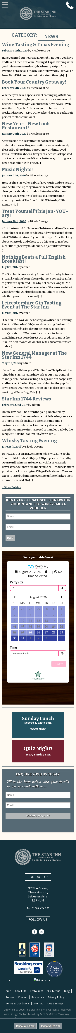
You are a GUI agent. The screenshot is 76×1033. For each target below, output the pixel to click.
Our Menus (53, 991)
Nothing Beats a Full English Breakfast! (34, 259)
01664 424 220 (69, 5)
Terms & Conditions (18, 1003)
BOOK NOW (38, 729)
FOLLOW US (38, 919)
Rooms (10, 997)
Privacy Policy (56, 997)
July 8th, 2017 (10, 267)
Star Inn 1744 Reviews (26, 399)
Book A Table (25, 1026)
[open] (5, 5)
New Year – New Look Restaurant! (26, 126)
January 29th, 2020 (14, 133)
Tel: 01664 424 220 (38, 908)
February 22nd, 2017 (15, 404)
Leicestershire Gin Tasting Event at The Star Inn (31, 305)
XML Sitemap (55, 1003)
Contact (22, 997)
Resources (37, 997)
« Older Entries (11, 487)
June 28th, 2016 (11, 446)
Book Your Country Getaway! (34, 82)
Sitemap (38, 1003)
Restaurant (36, 991)
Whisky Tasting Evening (29, 440)
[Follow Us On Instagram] (41, 931)
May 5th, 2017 (10, 363)
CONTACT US (38, 877)
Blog (67, 991)
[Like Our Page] (34, 931)
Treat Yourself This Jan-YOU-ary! (35, 213)
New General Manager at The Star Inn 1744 (34, 355)
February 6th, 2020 (14, 88)
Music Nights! (17, 169)
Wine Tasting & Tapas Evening (35, 44)
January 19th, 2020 (14, 221)
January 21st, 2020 (14, 175)
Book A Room (50, 1026)
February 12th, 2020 (15, 50)
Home (7, 991)
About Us (20, 991)
